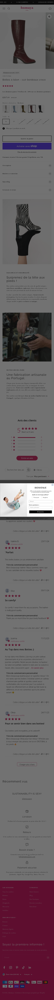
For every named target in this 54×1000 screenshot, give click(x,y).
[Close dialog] (52, 485)
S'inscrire (40, 512)
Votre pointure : (34, 505)
